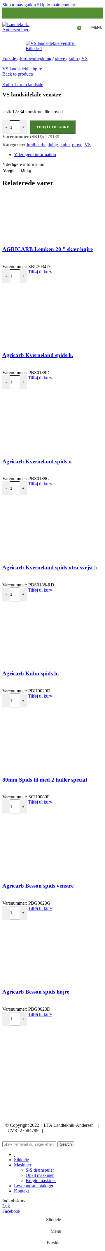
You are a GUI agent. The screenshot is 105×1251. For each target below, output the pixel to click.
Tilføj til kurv (52, 127)
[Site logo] (18, 29)
